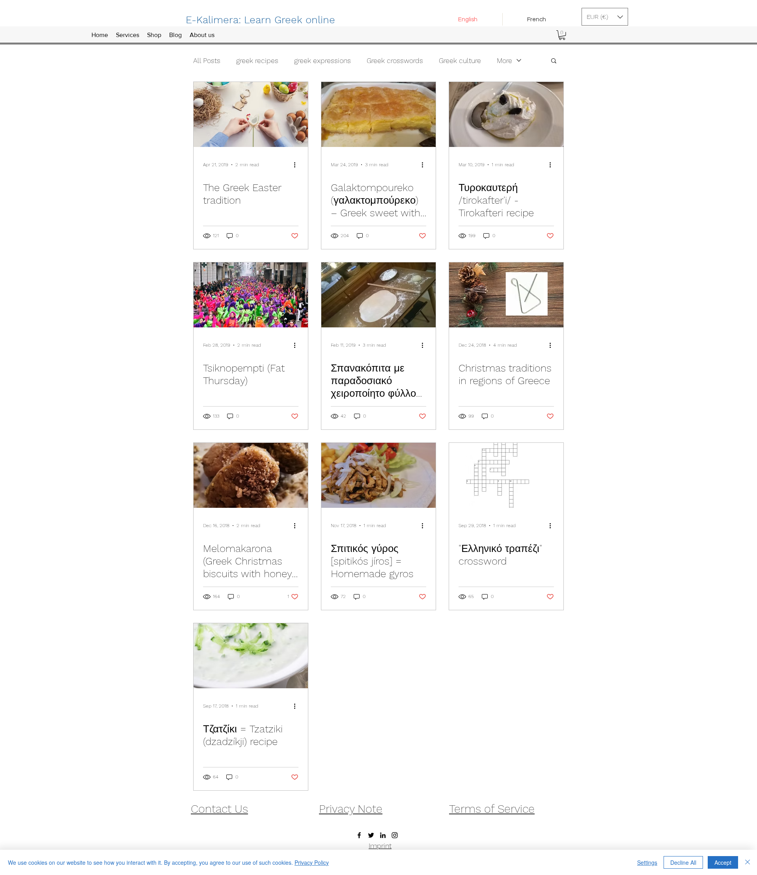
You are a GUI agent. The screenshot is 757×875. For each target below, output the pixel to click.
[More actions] (297, 164)
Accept (722, 862)
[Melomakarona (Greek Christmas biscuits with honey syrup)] (251, 475)
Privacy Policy (312, 862)
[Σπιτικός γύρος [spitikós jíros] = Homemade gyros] (378, 475)
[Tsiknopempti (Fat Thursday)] (251, 294)
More (504, 60)
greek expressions (322, 60)
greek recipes (257, 60)
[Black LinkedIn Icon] (383, 835)
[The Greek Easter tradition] (251, 114)
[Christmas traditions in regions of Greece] (506, 294)
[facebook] (359, 835)
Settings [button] (647, 862)
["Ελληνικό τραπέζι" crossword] (506, 475)
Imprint (380, 846)
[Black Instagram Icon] (395, 835)
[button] (605, 17)
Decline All (683, 862)
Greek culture (460, 60)
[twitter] (371, 835)
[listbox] (605, 17)
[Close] (747, 862)
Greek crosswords (395, 60)
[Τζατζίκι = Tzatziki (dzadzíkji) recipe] (251, 655)
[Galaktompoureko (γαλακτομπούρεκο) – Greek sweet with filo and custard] (378, 114)
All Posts (206, 60)
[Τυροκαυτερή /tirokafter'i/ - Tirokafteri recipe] (506, 114)
